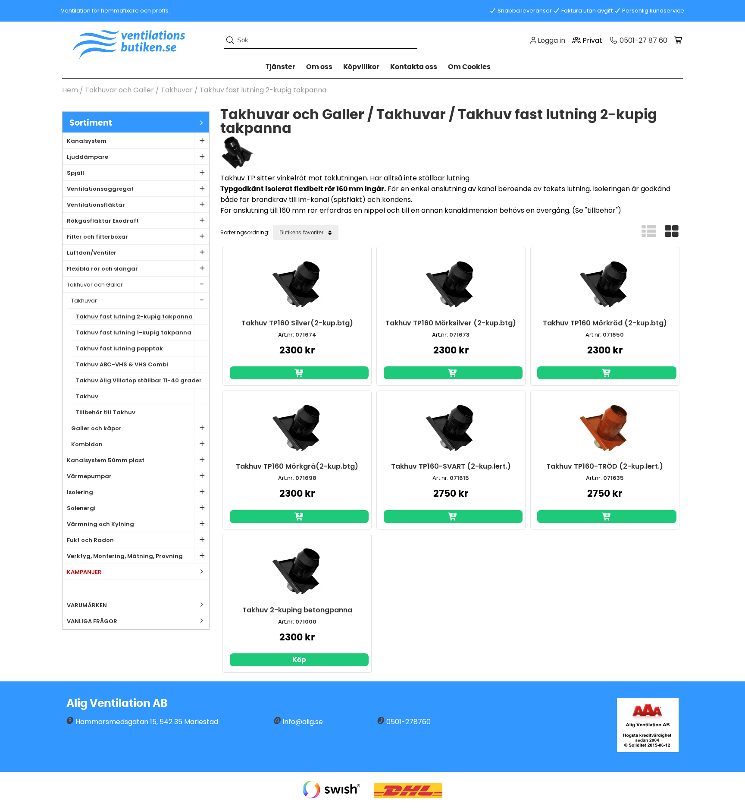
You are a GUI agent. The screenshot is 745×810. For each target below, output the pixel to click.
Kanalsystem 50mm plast (105, 460)
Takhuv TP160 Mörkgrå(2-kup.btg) (297, 466)
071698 (305, 478)
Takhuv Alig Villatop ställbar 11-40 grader (138, 380)
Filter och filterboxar (97, 237)
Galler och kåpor (96, 428)
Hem (70, 90)
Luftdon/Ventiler (91, 253)
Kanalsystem (86, 141)
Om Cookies (469, 66)
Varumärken (87, 605)
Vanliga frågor (92, 621)
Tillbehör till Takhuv (105, 412)
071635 (613, 478)
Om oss (319, 66)
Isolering (80, 492)
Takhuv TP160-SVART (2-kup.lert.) (451, 466)
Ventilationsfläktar (96, 205)
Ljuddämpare (87, 157)
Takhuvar (177, 90)
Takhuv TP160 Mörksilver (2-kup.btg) (450, 323)
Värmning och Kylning (100, 524)
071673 (459, 335)
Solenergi (81, 508)
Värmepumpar (89, 476)
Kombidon (87, 444)
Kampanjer (84, 572)
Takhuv (86, 396)
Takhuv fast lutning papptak (119, 348)
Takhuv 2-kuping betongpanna (297, 610)
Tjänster (280, 66)
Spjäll (75, 173)
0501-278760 (408, 722)
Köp (299, 659)
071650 (613, 335)
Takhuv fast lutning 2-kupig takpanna (263, 90)
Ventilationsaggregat (100, 189)
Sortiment (90, 123)
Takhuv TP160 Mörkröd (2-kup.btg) (605, 323)
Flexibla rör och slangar (102, 269)
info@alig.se (303, 722)
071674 (305, 335)
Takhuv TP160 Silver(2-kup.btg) (297, 323)
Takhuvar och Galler (120, 90)
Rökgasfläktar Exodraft (103, 221)
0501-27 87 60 (642, 40)
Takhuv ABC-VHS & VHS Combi (121, 364)
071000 (305, 622)
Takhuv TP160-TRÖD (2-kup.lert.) (604, 466)
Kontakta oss (413, 66)
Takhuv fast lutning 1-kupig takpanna (133, 332)
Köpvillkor (361, 66)
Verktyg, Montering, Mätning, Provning (125, 556)
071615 (459, 478)
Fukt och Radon (90, 540)
